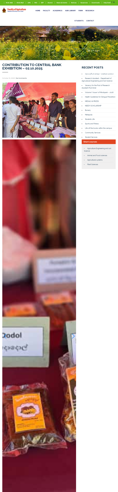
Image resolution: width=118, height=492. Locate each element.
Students (79, 21)
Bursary (88, 110)
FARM (80, 11)
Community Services (92, 133)
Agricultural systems (95, 160)
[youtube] (114, 2)
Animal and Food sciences (97, 155)
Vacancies (84, 3)
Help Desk (107, 3)
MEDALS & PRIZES (92, 101)
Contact (90, 21)
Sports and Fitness (92, 124)
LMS (29, 3)
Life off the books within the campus (98, 128)
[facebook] (111, 2)
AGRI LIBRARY (70, 11)
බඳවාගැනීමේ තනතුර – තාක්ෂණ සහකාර (99, 74)
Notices (74, 3)
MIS (35, 3)
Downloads (96, 3)
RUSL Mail (20, 3)
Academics (57, 11)
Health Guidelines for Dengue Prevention (100, 97)
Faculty (46, 11)
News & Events (62, 3)
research (90, 11)
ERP (42, 3)
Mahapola (88, 115)
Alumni (50, 3)
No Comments (21, 78)
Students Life (90, 119)
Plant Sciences (92, 164)
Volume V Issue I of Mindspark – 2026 (99, 92)
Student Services (91, 137)
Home (37, 11)
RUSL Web (9, 3)
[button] (5, 336)
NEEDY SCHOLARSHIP (93, 106)
